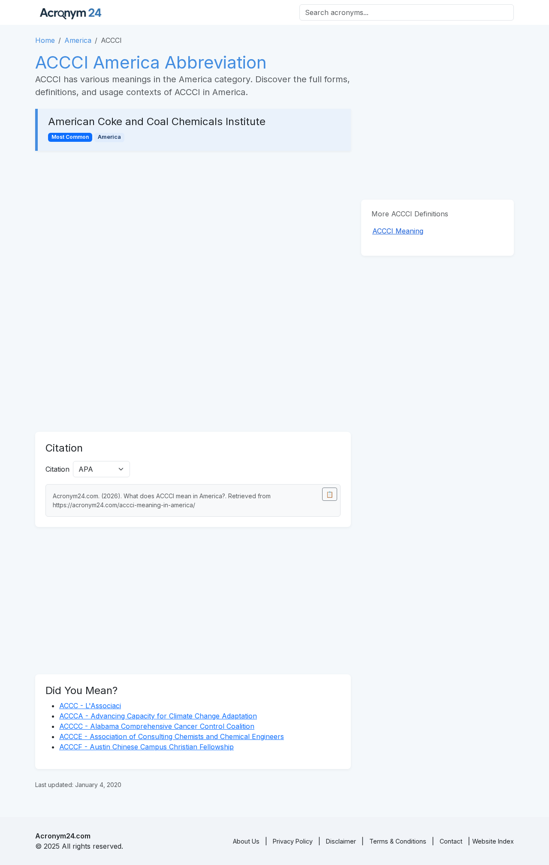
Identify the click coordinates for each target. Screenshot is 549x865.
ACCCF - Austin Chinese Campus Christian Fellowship (146, 746)
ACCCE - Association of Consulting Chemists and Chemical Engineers (171, 736)
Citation (57, 469)
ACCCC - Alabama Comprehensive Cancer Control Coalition (156, 726)
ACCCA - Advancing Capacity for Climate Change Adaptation (158, 716)
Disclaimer (341, 841)
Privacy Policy (293, 841)
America (77, 40)
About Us (246, 841)
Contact (451, 841)
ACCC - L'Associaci (90, 705)
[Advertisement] (193, 224)
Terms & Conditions (397, 841)
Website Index (493, 841)
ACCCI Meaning (397, 231)
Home (45, 40)
